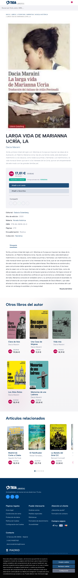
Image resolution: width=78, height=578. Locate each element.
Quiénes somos (34, 510)
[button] (34, 471)
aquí (46, 574)
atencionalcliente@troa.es (16, 544)
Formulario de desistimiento (38, 521)
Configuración (63, 571)
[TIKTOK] (17, 497)
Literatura (21, 14)
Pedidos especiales (35, 514)
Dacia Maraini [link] (13, 147)
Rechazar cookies (63, 566)
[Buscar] (75, 8)
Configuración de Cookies (15, 524)
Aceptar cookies (64, 562)
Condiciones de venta (13, 514)
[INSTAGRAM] (8, 497)
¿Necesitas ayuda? (58, 510)
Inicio (8, 14)
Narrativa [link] (18, 236)
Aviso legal (9, 510)
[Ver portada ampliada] (39, 76)
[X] (12, 497)
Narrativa (30, 14)
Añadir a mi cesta (18, 185)
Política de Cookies (12, 521)
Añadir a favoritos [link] (19, 191)
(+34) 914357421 (13, 540)
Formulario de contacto (60, 514)
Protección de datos (13, 517)
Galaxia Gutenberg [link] (21, 212)
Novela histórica (41, 14)
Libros (13, 14)
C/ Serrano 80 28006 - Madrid (17, 537)
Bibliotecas (33, 517)
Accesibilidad (33, 524)
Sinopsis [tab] (13, 245)
